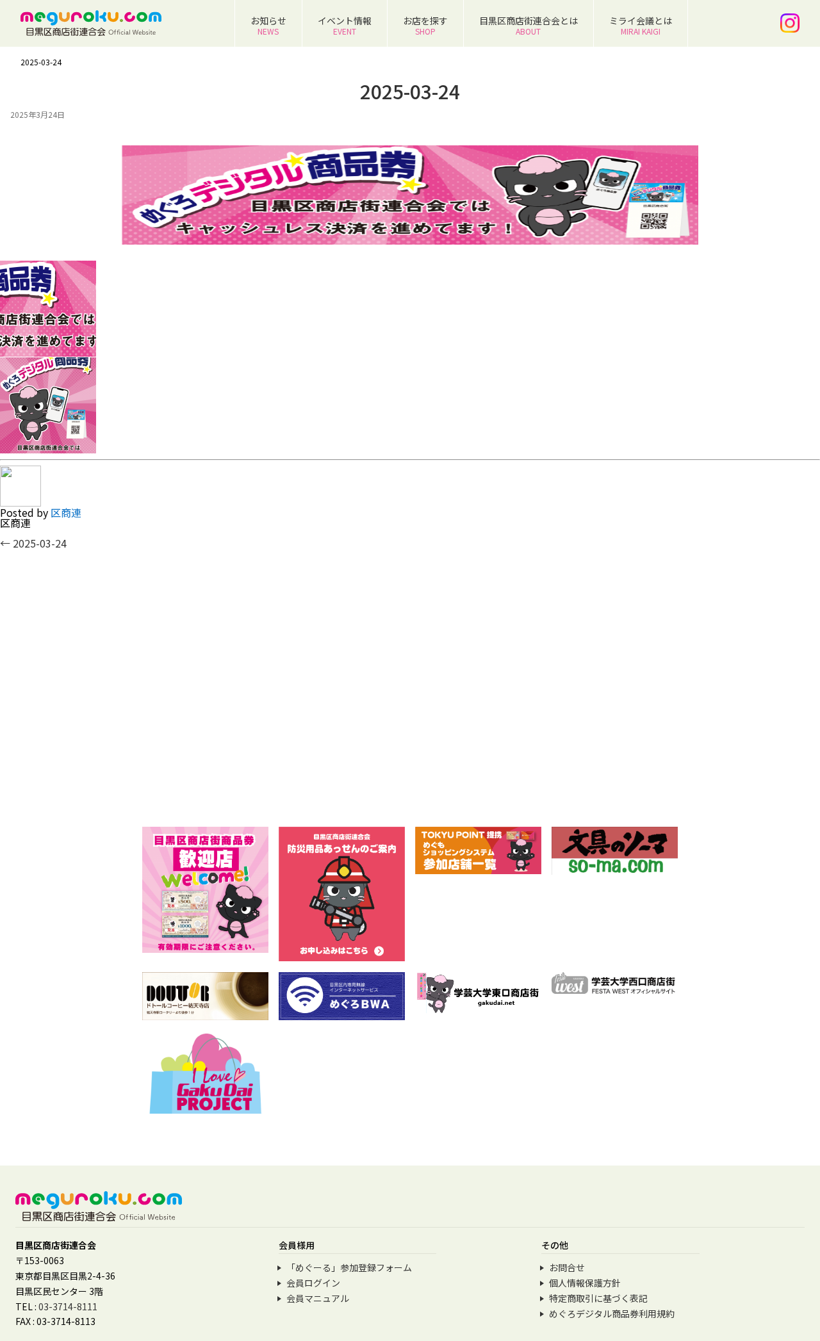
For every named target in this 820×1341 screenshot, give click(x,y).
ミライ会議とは (640, 25)
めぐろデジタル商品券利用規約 (612, 1313)
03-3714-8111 (67, 1306)
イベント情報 (345, 25)
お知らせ (268, 25)
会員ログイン (313, 1282)
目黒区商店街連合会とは (528, 25)
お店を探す (425, 25)
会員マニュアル (317, 1298)
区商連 (66, 512)
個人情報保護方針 (585, 1282)
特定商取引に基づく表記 (598, 1298)
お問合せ (567, 1267)
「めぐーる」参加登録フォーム (349, 1267)
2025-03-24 (33, 543)
